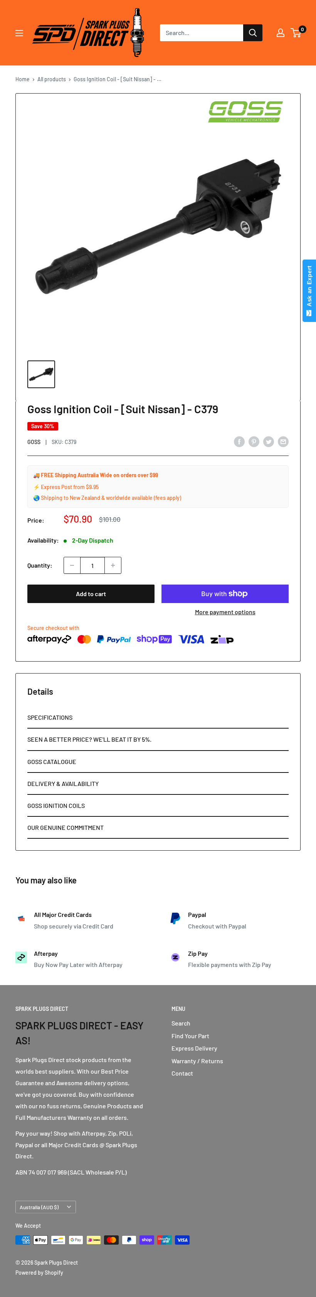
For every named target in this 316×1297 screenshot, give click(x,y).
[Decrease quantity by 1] (72, 565)
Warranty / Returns (197, 1060)
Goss (33, 442)
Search (180, 1023)
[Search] (252, 32)
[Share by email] (283, 441)
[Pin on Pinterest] (254, 441)
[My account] (280, 32)
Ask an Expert (309, 287)
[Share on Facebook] (239, 441)
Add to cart (91, 593)
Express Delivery (194, 1048)
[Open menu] (19, 33)
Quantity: (39, 565)
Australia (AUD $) (39, 1207)
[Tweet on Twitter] (268, 441)
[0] (296, 32)
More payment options (225, 611)
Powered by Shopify (39, 1272)
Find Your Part (190, 1035)
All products (51, 79)
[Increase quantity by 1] (113, 565)
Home (22, 79)
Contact (182, 1073)
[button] (158, 718)
